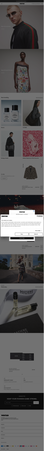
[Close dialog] (33, 211)
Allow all (35, 234)
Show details (37, 230)
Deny (21, 234)
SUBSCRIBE (21, 238)
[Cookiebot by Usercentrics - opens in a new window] (37, 216)
